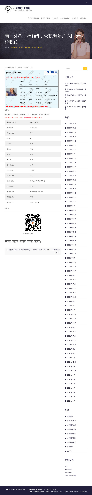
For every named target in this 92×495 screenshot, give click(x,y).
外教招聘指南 (71, 438)
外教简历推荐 (45, 18)
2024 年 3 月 (71, 249)
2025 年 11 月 (71, 163)
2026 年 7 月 (71, 128)
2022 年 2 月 (71, 353)
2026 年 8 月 (71, 124)
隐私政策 (53, 489)
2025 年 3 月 (71, 197)
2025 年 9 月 (71, 171)
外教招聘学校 (65, 18)
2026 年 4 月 (71, 141)
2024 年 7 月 (71, 232)
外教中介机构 (71, 421)
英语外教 (37, 242)
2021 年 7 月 (71, 384)
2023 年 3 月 (71, 301)
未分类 (69, 451)
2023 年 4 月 (71, 297)
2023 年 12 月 (71, 262)
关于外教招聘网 (33, 18)
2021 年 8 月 (71, 379)
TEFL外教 (8, 242)
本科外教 (30, 242)
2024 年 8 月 (71, 228)
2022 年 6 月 (71, 340)
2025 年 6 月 (71, 184)
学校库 (76, 492)
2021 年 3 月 (71, 401)
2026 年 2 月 (71, 150)
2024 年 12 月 (71, 210)
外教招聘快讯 (71, 434)
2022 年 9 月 (71, 327)
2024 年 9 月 (71, 223)
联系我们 (83, 18)
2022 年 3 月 (71, 349)
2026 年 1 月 (71, 154)
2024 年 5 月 (71, 241)
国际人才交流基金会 (66, 492)
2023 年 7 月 (71, 284)
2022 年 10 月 (71, 323)
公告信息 (70, 416)
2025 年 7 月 (71, 180)
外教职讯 (55, 18)
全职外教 (15, 242)
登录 (66, 466)
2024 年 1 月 (71, 258)
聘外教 (20, 68)
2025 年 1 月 (71, 206)
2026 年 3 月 (71, 145)
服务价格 (75, 18)
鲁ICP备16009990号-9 (37, 492)
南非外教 (22, 242)
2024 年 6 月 (71, 236)
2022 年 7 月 (71, 336)
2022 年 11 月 (71, 319)
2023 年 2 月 (71, 306)
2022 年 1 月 (71, 358)
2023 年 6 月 (71, 288)
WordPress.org (70, 475)
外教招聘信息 (71, 425)
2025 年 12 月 (71, 158)
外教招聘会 (83, 492)
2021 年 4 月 (71, 397)
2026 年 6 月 (71, 132)
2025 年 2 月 (71, 202)
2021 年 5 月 (71, 392)
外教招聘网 (22, 8)
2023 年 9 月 (71, 275)
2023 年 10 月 (71, 271)
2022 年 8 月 (71, 332)
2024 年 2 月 (71, 254)
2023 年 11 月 (71, 267)
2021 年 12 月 (71, 362)
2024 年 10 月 (71, 219)
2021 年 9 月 (71, 375)
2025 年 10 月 (71, 167)
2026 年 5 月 (71, 137)
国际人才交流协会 (52, 492)
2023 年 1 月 (71, 310)
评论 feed (68, 472)
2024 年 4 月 (71, 245)
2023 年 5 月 (71, 293)
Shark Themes (43, 489)
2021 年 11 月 (71, 366)
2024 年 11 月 (71, 215)
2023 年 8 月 (71, 280)
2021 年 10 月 (71, 371)
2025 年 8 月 (71, 176)
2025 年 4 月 (71, 193)
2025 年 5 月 (71, 189)
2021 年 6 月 (71, 388)
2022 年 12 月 (71, 314)
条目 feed (68, 469)
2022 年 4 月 (71, 345)
